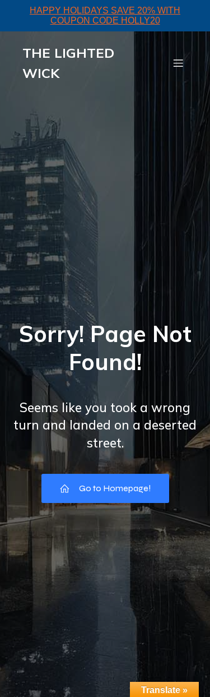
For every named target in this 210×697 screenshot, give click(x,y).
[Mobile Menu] (178, 62)
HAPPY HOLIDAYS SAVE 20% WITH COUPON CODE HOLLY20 (105, 15)
